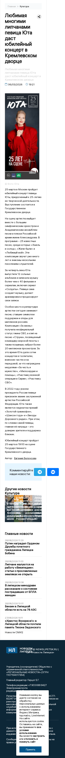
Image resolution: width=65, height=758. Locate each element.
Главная (12, 6)
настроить (39, 735)
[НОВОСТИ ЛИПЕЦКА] (11, 651)
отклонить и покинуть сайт (28, 740)
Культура (24, 6)
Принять (30, 749)
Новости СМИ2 (14, 632)
